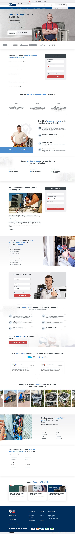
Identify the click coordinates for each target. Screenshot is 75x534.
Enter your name (50, 59)
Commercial (44, 8)
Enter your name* (16, 277)
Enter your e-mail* (50, 201)
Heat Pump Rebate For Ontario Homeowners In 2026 (17, 494)
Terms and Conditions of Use (53, 518)
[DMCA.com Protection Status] (11, 532)
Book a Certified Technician (18, 342)
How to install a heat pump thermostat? (36, 494)
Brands (38, 8)
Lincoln (12, 464)
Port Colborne (13, 467)
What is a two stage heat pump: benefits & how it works (56, 494)
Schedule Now (56, 76)
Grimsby (48, 4)
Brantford (26, 459)
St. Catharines (27, 467)
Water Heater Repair (32, 520)
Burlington (13, 462)
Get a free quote (22, 295)
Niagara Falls (27, 464)
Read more (11, 229)
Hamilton (26, 462)
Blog (22, 3)
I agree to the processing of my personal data (55, 73)
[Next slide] (66, 369)
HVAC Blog (41, 520)
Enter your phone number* (51, 64)
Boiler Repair (31, 517)
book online (61, 4)
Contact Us (42, 515)
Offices (41, 517)
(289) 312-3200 (59, 8)
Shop (19, 3)
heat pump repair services (13, 218)
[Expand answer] (37, 62)
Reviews (41, 518)
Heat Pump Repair (32, 518)
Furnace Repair (31, 515)
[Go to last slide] (8, 369)
